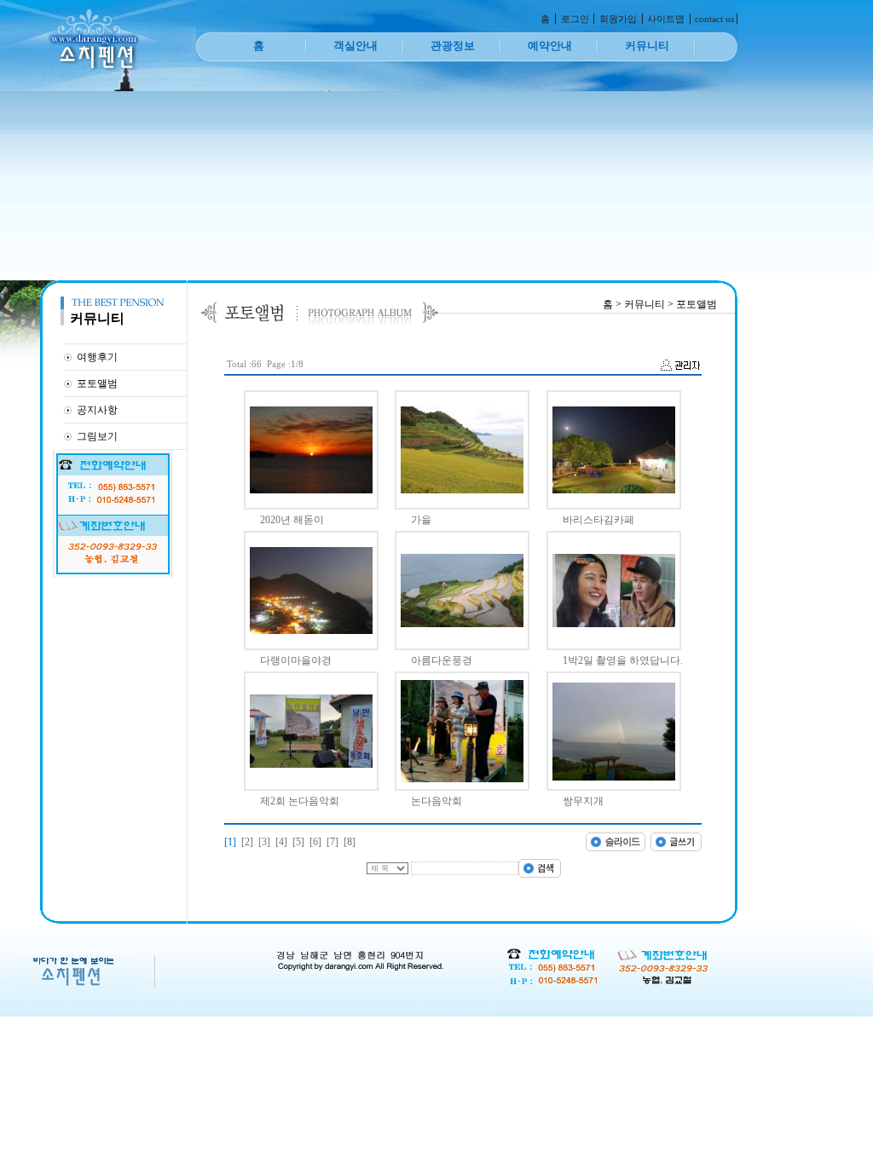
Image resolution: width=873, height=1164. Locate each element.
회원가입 (618, 19)
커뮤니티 (647, 45)
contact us (714, 19)
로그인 (575, 19)
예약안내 (550, 45)
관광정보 (453, 45)
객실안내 (355, 45)
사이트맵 (666, 19)
